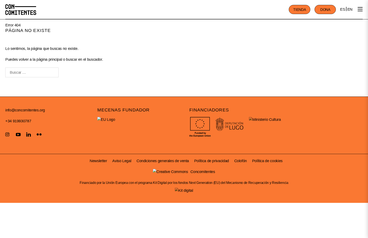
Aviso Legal (121, 161)
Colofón (240, 161)
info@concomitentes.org (25, 110)
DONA (325, 10)
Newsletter (98, 161)
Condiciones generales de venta (163, 161)
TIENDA (299, 10)
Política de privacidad (211, 161)
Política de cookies (267, 161)
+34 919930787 (18, 121)
